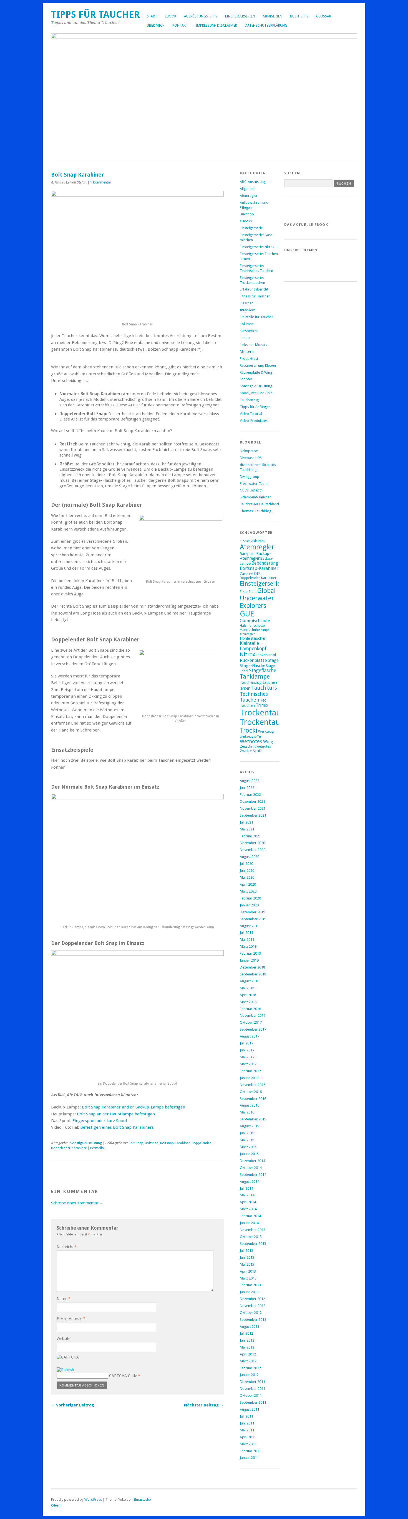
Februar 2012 (250, 1368)
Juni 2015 (247, 1133)
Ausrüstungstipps (200, 16)
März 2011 (248, 1444)
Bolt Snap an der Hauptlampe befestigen (116, 1114)
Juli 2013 (246, 1250)
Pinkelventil (266, 655)
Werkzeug (266, 731)
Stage (273, 660)
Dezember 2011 (252, 1382)
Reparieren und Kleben (258, 365)
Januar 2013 (249, 1292)
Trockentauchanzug (275, 712)
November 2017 (252, 1015)
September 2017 (253, 1029)
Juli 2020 (246, 864)
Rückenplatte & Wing (256, 372)
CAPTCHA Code (123, 1375)
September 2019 (253, 919)
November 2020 (252, 850)
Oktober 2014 (251, 1168)
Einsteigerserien (240, 16)
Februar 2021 (250, 836)
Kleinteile (249, 643)
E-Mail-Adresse (71, 1318)
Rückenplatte (253, 660)
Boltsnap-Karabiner (175, 1143)
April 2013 (248, 1271)
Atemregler (249, 195)
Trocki (248, 730)
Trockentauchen (268, 722)
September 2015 (253, 1119)
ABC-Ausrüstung (253, 182)
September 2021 (253, 815)
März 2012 (248, 1361)
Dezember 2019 (252, 912)
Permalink (97, 1148)
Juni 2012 (247, 1340)
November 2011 (252, 1389)
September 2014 (253, 1175)
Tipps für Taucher (95, 14)
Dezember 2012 (252, 1299)
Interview (247, 310)
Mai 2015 (247, 1140)
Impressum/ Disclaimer (216, 25)
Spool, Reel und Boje (256, 393)
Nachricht (67, 1247)
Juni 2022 (247, 788)
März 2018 (248, 1002)
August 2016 (249, 1105)
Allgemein (247, 189)
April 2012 (248, 1354)
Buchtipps (299, 16)
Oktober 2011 (251, 1395)
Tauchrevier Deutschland (259, 504)
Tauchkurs (264, 688)
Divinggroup (249, 477)
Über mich (156, 25)
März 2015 (248, 1147)
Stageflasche (262, 670)
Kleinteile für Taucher (256, 317)
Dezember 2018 (252, 967)
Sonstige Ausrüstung (86, 1143)
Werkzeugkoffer (250, 736)
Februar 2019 (250, 953)
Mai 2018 (247, 988)
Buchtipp (247, 214)
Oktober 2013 (251, 1237)
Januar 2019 (249, 960)
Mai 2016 (247, 1112)
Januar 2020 (249, 905)
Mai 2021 (247, 829)
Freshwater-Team (254, 483)
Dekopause (249, 451)
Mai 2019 (247, 939)
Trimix (262, 705)
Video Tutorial (251, 414)
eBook (170, 16)
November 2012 (252, 1306)
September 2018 (253, 974)
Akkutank (258, 541)
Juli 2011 (246, 1416)
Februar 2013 (250, 1285)
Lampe (245, 338)
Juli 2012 (246, 1333)
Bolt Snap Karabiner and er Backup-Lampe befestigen (133, 1107)
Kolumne (247, 324)
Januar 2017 (249, 1078)
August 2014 (249, 1181)
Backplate (247, 554)
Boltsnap (151, 1143)
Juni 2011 (247, 1423)
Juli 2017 (246, 1043)
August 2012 (249, 1326)
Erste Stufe (248, 592)
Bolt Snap (136, 1143)
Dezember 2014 (252, 1161)
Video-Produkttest (254, 421)
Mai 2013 (247, 1264)
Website (63, 1338)
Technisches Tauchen (254, 697)
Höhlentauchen (253, 638)
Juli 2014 (246, 1188)
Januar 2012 (249, 1375)
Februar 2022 (250, 794)
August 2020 (249, 857)
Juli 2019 (246, 933)
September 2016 (253, 1099)
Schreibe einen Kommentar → (77, 1203)
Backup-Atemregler (255, 555)
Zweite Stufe (251, 750)
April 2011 (248, 1437)
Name (63, 1298)
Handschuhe (250, 630)
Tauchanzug (249, 400)
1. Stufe (245, 541)
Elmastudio (142, 1499)
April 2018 (248, 995)
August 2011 (249, 1409)
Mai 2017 (247, 1057)
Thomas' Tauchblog (255, 511)
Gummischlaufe (255, 620)
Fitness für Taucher (255, 296)
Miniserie (247, 352)
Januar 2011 (249, 1458)
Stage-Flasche (252, 665)
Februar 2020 (250, 898)
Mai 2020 (247, 877)
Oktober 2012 (251, 1313)
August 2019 (249, 926)
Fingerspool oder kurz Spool (99, 1120)
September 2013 (253, 1244)
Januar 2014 (249, 1223)
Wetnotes (251, 741)
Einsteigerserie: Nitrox (257, 247)
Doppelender (201, 1143)
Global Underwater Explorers (258, 598)
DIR (257, 573)
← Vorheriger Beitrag (72, 1405)
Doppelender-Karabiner (69, 1148)
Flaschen (246, 303)
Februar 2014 (250, 1216)
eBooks (246, 221)
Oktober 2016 (251, 1092)
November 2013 (252, 1230)
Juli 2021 (246, 822)
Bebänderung (264, 563)
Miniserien (272, 16)
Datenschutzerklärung (266, 25)
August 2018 (249, 981)
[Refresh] (65, 1369)
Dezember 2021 (252, 801)
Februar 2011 (250, 1451)
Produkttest (249, 358)
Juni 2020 (247, 870)
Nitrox (247, 654)
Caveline (246, 574)
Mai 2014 (247, 1195)
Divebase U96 (250, 458)
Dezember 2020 (252, 843)
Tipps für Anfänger (255, 407)
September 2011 (253, 1402)
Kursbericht (249, 331)
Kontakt (180, 25)
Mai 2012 (247, 1347)
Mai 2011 (247, 1430)
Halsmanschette (252, 626)
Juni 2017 (247, 1050)
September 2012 (253, 1319)
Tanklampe (255, 676)
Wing (268, 741)
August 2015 (249, 1126)
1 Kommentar (100, 182)
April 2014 (248, 1202)
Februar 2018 (250, 1009)
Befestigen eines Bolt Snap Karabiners (117, 1127)
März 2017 (248, 1064)
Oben (56, 1505)
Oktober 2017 (251, 1022)
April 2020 (248, 884)
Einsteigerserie (251, 228)
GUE (247, 614)
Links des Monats (253, 345)
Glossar (323, 16)
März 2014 (248, 1209)
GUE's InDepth (251, 490)
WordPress (93, 1499)
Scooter (246, 379)
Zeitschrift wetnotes (255, 746)
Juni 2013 (247, 1257)
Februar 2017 (250, 1071)
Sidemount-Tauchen (255, 497)
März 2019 (248, 946)
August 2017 (249, 1036)
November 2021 (252, 808)
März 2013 (248, 1278)
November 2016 (252, 1085)
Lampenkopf (253, 648)
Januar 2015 (249, 1154)
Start (152, 16)
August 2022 (249, 781)
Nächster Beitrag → (204, 1405)
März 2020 (248, 891)
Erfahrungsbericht (254, 289)
